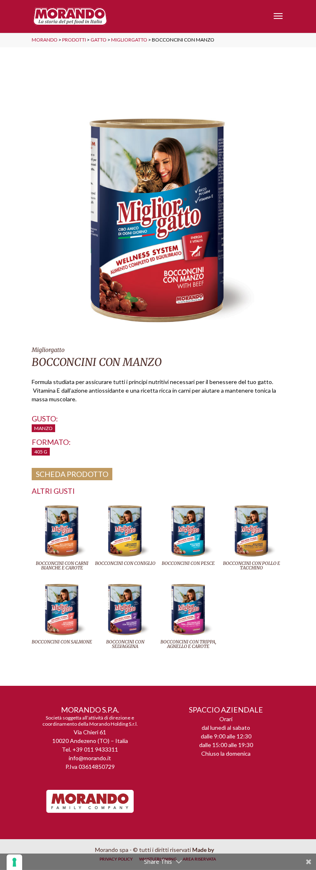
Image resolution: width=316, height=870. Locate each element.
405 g (40, 452)
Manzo (43, 428)
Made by (203, 849)
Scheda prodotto (72, 474)
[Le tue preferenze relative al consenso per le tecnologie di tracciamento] (14, 862)
